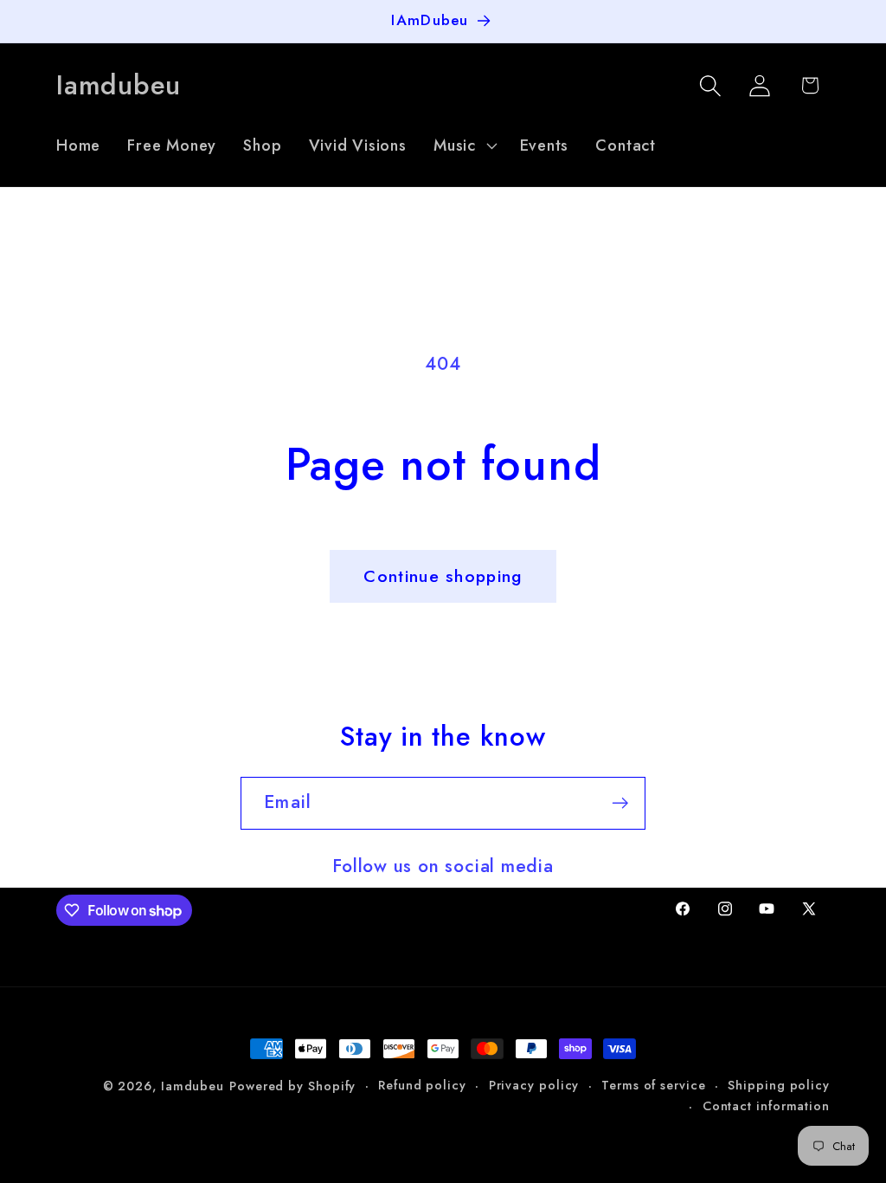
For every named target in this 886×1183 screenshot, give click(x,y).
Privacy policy (534, 1085)
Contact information (766, 1106)
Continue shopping (442, 576)
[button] (463, 145)
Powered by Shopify (292, 1086)
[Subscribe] (620, 803)
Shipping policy (779, 1085)
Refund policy (422, 1085)
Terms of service (653, 1085)
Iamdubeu (192, 1086)
